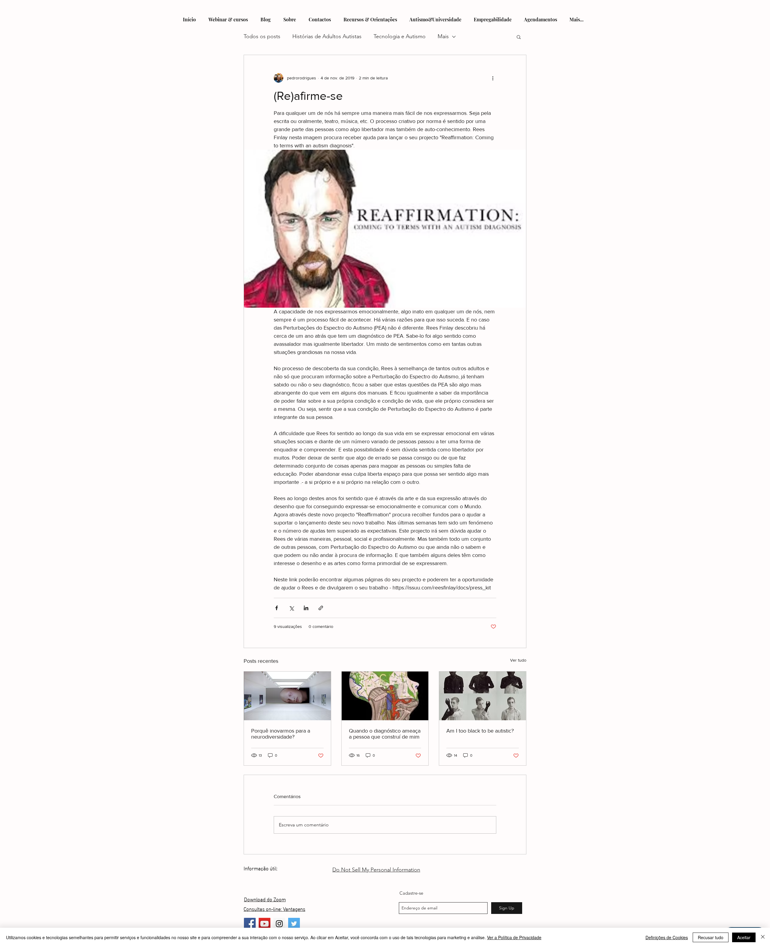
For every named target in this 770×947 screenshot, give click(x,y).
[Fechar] (762, 937)
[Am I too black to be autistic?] (482, 696)
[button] (519, 36)
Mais (443, 36)
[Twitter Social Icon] (294, 924)
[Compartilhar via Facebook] (276, 608)
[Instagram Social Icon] (279, 924)
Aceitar (743, 937)
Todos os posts (262, 36)
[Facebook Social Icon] (250, 924)
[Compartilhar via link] (321, 608)
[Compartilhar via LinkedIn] (306, 608)
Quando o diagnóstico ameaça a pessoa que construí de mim (384, 734)
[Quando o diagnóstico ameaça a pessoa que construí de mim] (385, 696)
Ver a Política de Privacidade (514, 937)
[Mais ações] (492, 77)
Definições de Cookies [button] (666, 937)
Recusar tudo (710, 937)
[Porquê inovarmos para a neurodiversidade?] (287, 696)
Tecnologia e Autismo (400, 36)
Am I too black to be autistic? (480, 731)
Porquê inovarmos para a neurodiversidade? (280, 734)
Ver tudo (518, 660)
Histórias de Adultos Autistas (327, 36)
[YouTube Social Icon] (264, 924)
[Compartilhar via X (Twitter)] (291, 608)
